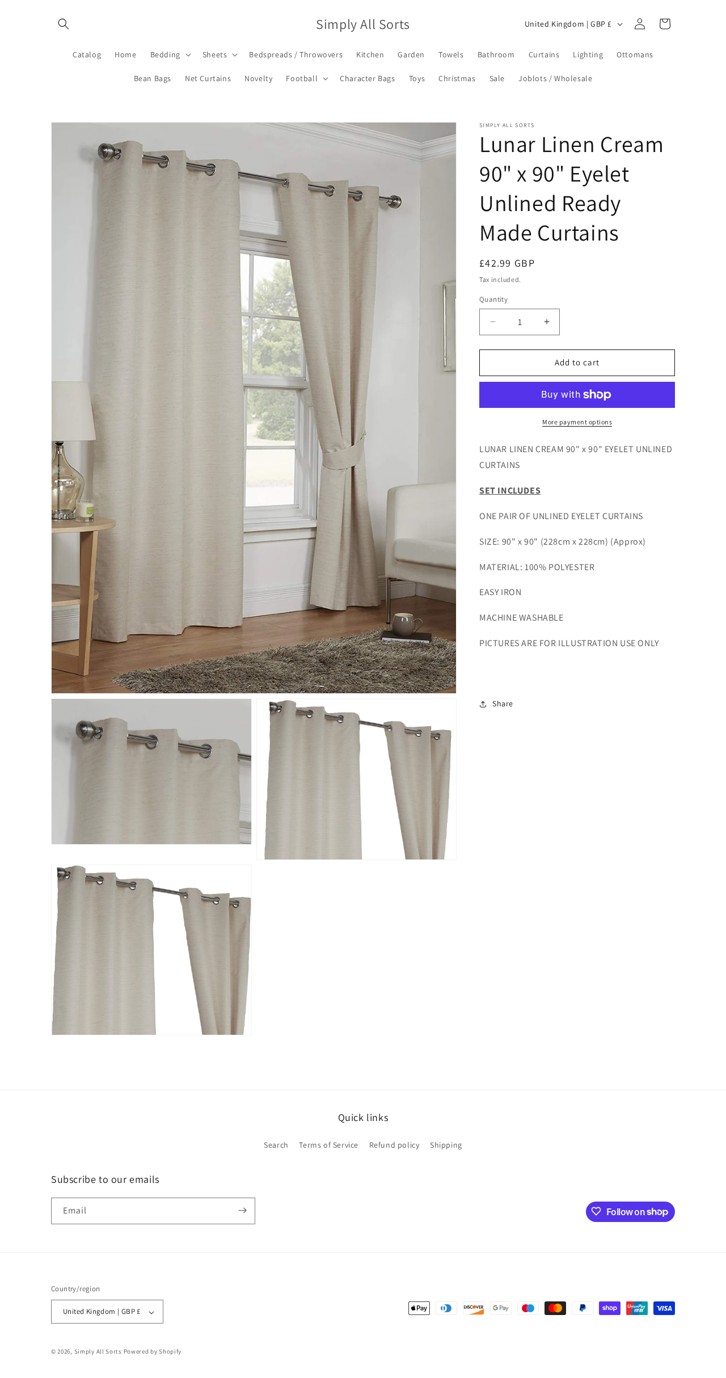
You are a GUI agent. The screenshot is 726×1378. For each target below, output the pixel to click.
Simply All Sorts (99, 1352)
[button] (63, 23)
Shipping (446, 1145)
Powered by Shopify (153, 1352)
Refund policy (394, 1145)
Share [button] (502, 703)
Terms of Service (328, 1145)
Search (276, 1145)
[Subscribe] (242, 1210)
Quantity (493, 299)
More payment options (577, 422)
